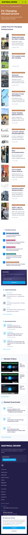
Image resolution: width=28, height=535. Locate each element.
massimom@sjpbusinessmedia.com (11, 515)
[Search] (22, 2)
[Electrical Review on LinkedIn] (2, 465)
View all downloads (7, 314)
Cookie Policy (16, 524)
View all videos (5, 396)
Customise (14, 531)
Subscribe (14, 282)
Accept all (14, 527)
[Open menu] (25, 2)
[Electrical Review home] (10, 2)
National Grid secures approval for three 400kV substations (14, 249)
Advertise (3, 494)
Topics (6, 6)
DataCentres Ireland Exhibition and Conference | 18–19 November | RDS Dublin (16, 343)
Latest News (4, 472)
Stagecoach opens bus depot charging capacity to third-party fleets (15, 264)
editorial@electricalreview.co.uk (10, 508)
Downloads (4, 485)
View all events (6, 349)
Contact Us (4, 497)
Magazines (3, 482)
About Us (3, 491)
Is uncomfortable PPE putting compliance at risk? (13, 236)
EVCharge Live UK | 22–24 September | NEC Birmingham (14, 326)
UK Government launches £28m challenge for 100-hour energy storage (14, 257)
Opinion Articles (5, 477)
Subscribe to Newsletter (9, 459)
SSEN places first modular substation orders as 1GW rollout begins (15, 243)
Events (2, 499)
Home (2, 6)
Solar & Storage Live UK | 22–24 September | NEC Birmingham (15, 334)
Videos (2, 480)
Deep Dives (4, 474)
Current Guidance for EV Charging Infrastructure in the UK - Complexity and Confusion (15, 296)
